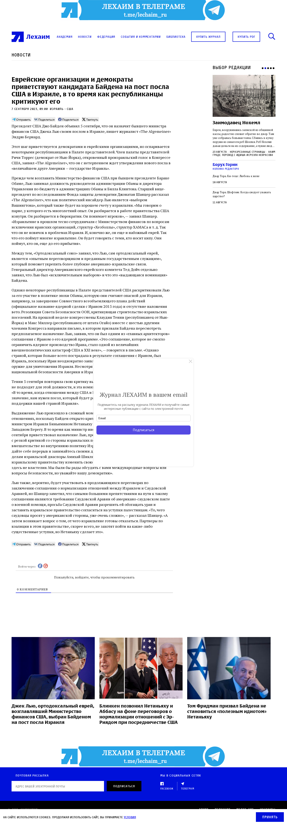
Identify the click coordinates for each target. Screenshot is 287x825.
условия (130, 817)
